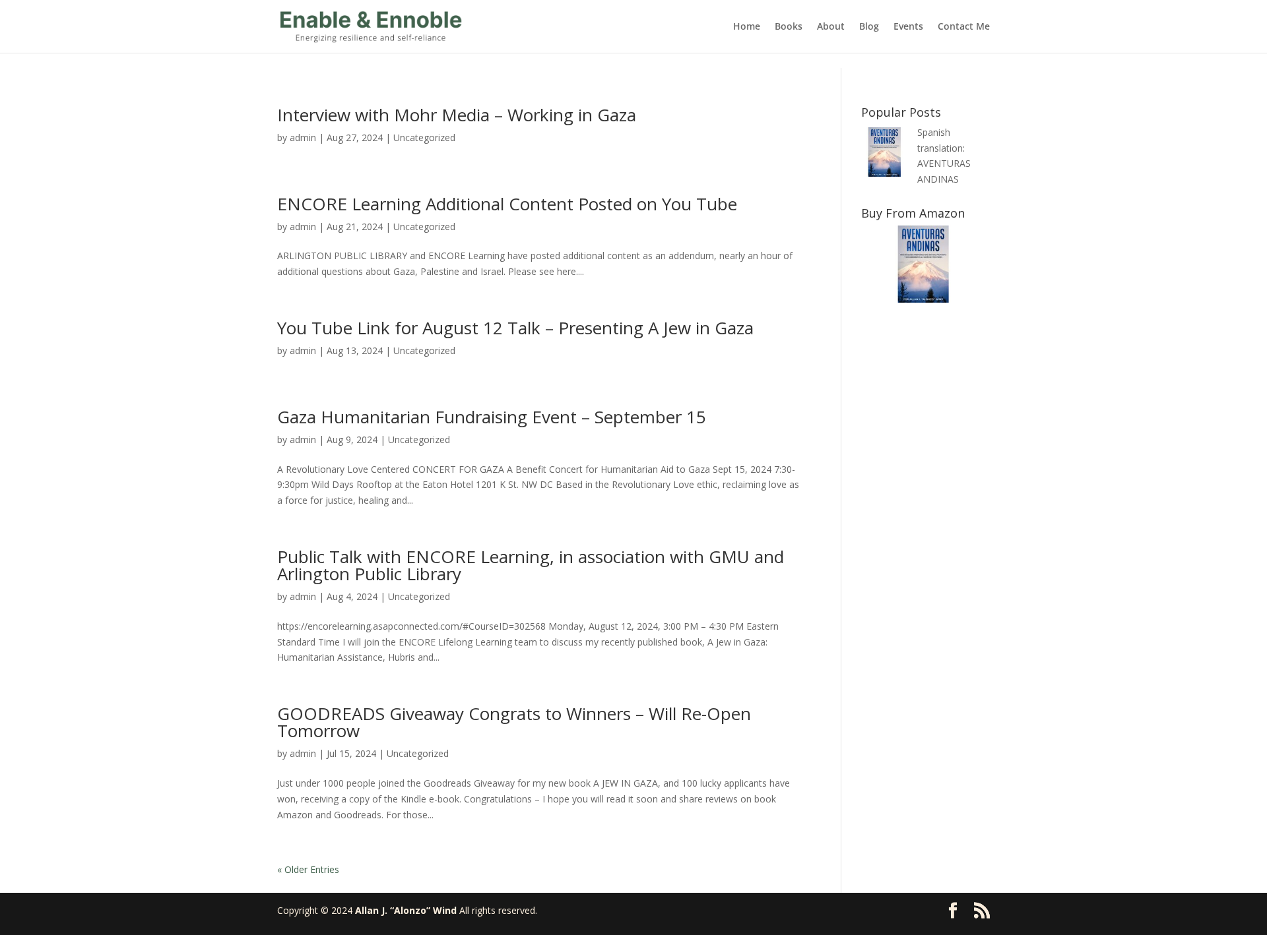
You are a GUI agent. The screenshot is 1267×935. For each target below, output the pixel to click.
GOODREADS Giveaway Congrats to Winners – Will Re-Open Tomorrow (514, 722)
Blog (869, 27)
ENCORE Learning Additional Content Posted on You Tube (507, 204)
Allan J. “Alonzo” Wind (406, 910)
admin (303, 137)
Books (788, 27)
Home (746, 27)
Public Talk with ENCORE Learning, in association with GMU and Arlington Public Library (530, 565)
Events (908, 27)
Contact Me (964, 27)
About (831, 27)
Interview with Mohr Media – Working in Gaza (456, 115)
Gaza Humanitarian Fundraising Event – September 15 (491, 417)
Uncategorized (424, 137)
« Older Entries (308, 869)
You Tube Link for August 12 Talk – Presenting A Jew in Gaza (515, 328)
